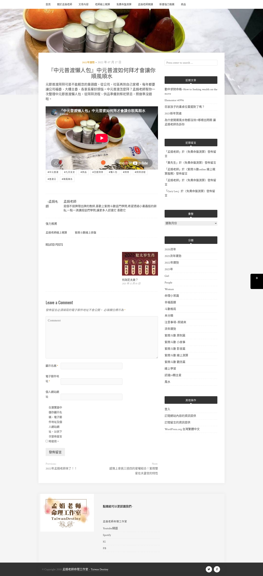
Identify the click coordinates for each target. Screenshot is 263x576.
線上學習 (170, 369)
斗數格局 (170, 309)
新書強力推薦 (166, 4)
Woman (169, 289)
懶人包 (113, 172)
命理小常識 (172, 296)
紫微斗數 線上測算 (176, 355)
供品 (84, 172)
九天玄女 (69, 172)
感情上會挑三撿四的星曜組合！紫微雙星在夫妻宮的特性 (133, 471)
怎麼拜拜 (97, 172)
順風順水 (67, 179)
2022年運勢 (88, 62)
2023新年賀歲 (173, 113)
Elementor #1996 (174, 100)
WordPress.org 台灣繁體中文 (182, 429)
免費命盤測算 (124, 4)
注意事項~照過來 (175, 322)
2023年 (169, 269)
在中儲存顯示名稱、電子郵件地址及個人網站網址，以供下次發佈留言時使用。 (55, 424)
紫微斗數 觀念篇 (175, 362)
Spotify (107, 535)
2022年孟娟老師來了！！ (61, 469)
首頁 (48, 4)
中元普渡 (53, 172)
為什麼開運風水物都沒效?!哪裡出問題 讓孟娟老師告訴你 (190, 122)
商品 (183, 4)
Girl (167, 276)
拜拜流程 (140, 172)
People (168, 283)
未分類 (169, 316)
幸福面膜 (170, 302)
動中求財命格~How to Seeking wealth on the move (191, 92)
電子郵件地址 (52, 379)
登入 (167, 409)
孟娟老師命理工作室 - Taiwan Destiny (85, 569)
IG (104, 542)
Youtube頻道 (110, 528)
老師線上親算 (102, 4)
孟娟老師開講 (145, 4)
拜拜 (126, 172)
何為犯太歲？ (130, 279)
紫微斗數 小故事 (175, 342)
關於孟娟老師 (64, 4)
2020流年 (170, 249)
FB (104, 548)
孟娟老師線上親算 (56, 232)
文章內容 (84, 4)
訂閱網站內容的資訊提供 (180, 416)
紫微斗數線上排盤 (85, 232)
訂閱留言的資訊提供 (177, 423)
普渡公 (52, 179)
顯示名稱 (52, 366)
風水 (167, 382)
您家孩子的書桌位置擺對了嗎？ (185, 107)
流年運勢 (170, 329)
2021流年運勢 (173, 256)
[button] (256, 281)
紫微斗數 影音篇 (175, 349)
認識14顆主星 (173, 375)
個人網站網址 (52, 394)
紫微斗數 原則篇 (175, 336)
